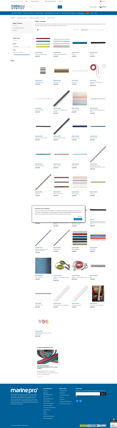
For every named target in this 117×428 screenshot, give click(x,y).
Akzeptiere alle (78, 219)
